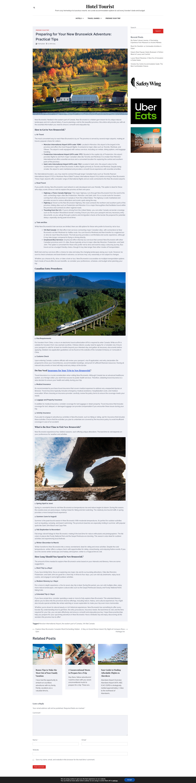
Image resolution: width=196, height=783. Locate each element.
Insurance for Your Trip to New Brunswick (69, 370)
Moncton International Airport (50, 624)
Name (35, 740)
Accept (129, 780)
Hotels (79, 18)
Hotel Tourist (100, 6)
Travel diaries (94, 18)
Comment (37, 713)
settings (115, 781)
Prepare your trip (113, 18)
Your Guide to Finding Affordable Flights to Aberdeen (111, 673)
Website (36, 750)
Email (84, 740)
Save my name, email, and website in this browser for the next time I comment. (65, 760)
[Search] (34, 7)
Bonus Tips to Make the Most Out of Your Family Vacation (47, 673)
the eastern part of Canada (72, 624)
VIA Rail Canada (89, 624)
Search (133, 28)
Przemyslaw (41, 43)
